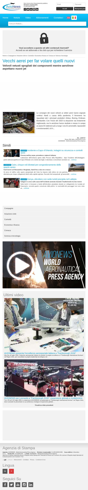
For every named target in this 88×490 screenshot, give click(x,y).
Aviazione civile (21, 55)
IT (11, 471)
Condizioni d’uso (41, 460)
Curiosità (30, 55)
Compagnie (11, 55)
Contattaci (58, 18)
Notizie (17, 18)
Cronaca (51, 55)
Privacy (32, 460)
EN (5, 471)
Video (28, 18)
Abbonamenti (42, 18)
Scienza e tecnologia (61, 55)
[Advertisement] (44, 95)
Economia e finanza (41, 55)
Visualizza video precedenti (44, 405)
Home (5, 18)
